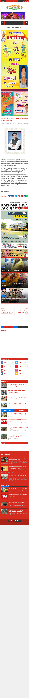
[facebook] (19, 1)
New (2, 125)
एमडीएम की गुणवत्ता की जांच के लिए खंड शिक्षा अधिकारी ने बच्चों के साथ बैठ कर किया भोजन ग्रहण (18, 398)
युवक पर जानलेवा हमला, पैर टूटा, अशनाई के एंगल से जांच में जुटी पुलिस (14, 299)
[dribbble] (23, 1)
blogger (15, 327)
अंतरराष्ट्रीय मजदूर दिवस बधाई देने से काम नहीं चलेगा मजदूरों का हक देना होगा (17, 467)
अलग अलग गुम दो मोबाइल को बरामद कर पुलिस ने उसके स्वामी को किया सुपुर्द (17, 391)
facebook (26, 327)
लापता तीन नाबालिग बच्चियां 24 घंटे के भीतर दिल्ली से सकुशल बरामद (17, 420)
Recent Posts (7, 410)
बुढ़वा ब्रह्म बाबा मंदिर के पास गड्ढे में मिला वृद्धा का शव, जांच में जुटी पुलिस (14, 284)
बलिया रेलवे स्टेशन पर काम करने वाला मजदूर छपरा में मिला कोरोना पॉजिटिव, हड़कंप (18, 458)
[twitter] (21, 1)
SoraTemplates (10, 523)
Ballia (26, 123)
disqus (20, 327)
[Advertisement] (14, 320)
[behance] (27, 1)
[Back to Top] (20, 521)
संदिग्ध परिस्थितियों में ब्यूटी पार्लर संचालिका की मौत (12, 270)
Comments (21, 410)
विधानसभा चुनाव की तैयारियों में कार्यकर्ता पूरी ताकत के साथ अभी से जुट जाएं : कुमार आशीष (17, 385)
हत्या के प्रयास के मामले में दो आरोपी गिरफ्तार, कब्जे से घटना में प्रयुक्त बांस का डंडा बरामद (18, 428)
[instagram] (25, 1)
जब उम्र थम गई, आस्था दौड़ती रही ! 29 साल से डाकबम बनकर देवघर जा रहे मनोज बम (18, 435)
